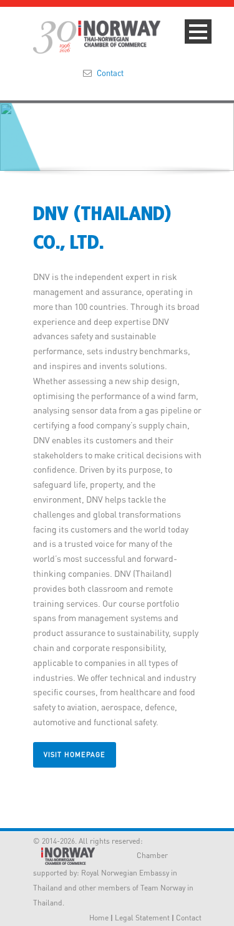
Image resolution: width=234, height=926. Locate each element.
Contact (110, 72)
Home (99, 917)
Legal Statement (142, 917)
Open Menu (198, 31)
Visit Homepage (74, 754)
